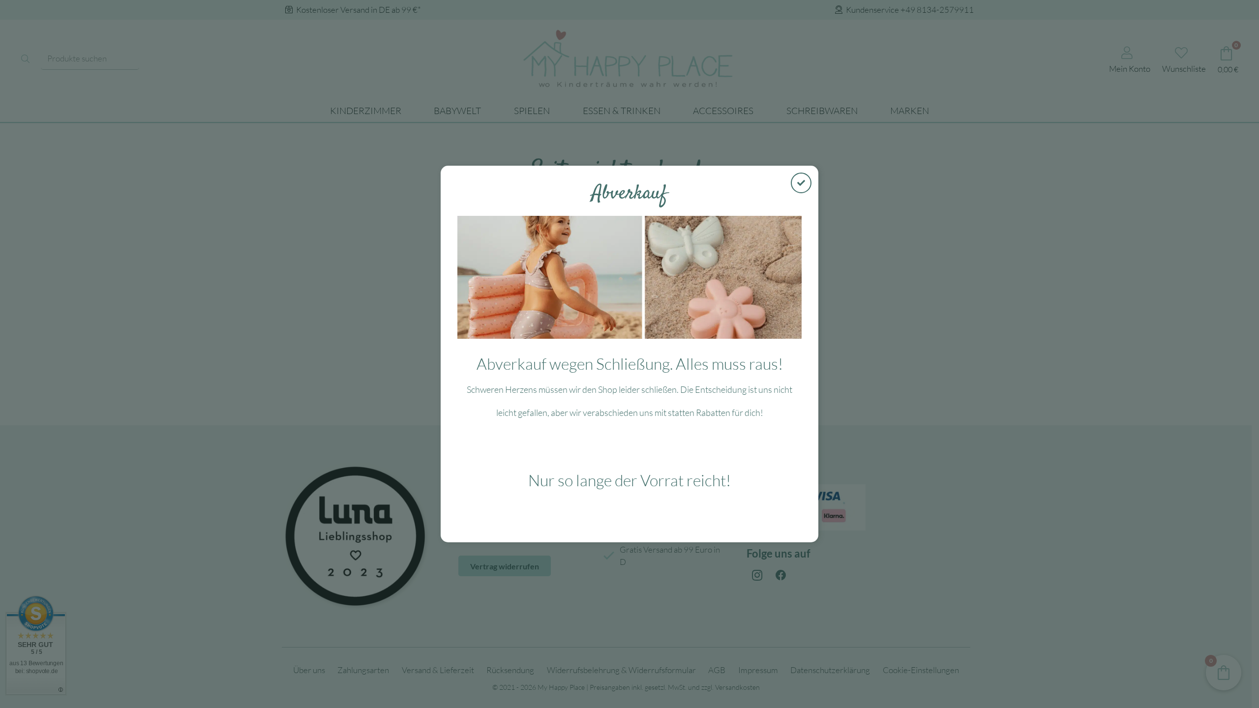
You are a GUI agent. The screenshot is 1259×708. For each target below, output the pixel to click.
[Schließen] (801, 183)
